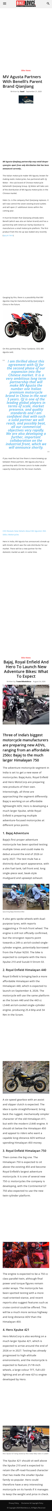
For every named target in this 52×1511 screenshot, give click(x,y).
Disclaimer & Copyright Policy (32, 1503)
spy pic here (8, 235)
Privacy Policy (14, 1503)
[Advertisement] (26, 34)
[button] (48, 3)
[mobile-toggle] (4, 3)
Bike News (26, 70)
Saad (22, 91)
